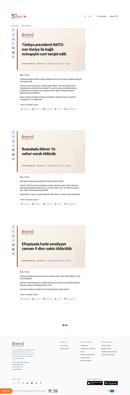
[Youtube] (27, 383)
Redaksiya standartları (88, 354)
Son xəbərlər (64, 345)
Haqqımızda (84, 345)
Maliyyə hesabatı (86, 360)
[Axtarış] (85, 16)
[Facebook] (18, 383)
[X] (23, 383)
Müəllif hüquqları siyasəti (109, 351)
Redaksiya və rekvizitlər (88, 348)
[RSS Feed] (41, 383)
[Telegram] (32, 383)
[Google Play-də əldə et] (111, 383)
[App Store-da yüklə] (95, 383)
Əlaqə (82, 351)
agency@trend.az (17, 369)
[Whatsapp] (14, 383)
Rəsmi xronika (64, 348)
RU (116, 391)
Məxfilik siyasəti (106, 348)
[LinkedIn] (36, 383)
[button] (13, 30)
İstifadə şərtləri (106, 345)
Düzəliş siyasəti (85, 357)
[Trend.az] (18, 16)
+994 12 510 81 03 (17, 367)
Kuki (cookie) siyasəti (107, 354)
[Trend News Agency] (18, 344)
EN (108, 391)
